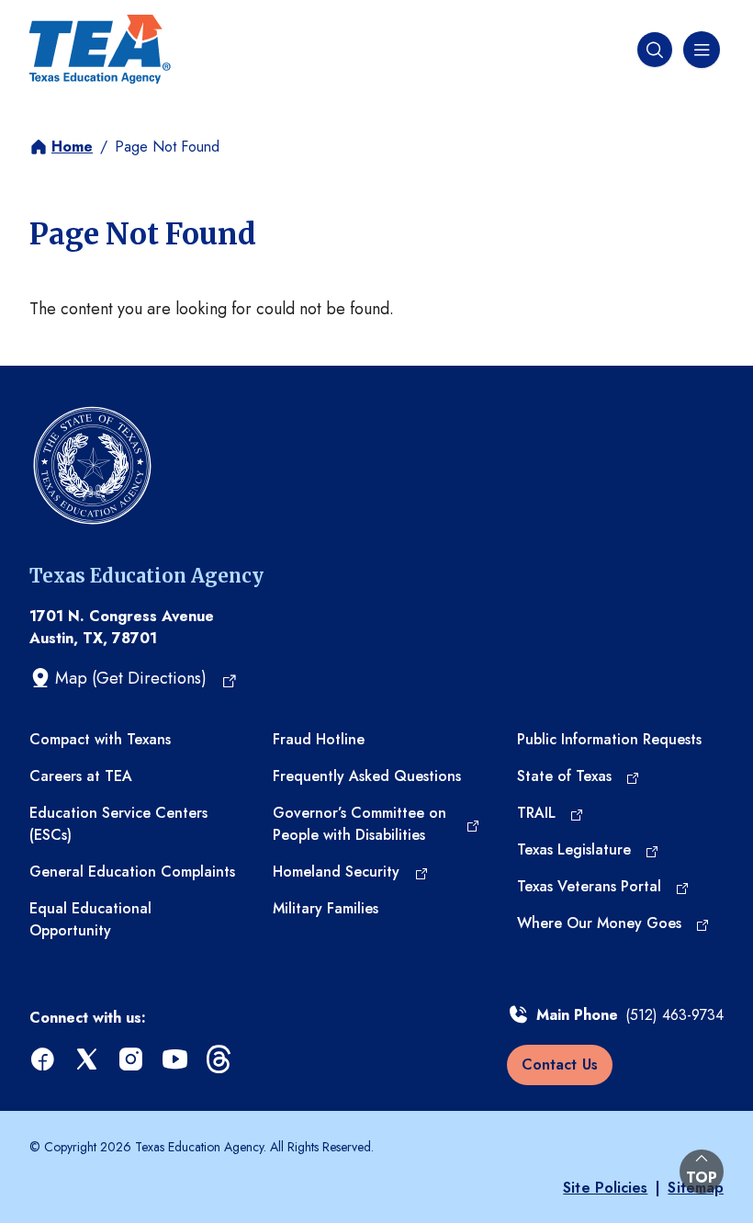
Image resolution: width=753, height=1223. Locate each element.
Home (72, 146)
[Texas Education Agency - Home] (100, 50)
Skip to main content (76, 17)
